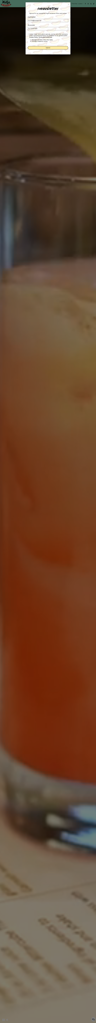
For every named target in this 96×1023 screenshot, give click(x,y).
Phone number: (31, 25)
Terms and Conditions (45, 37)
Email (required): (32, 17)
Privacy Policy (33, 37)
